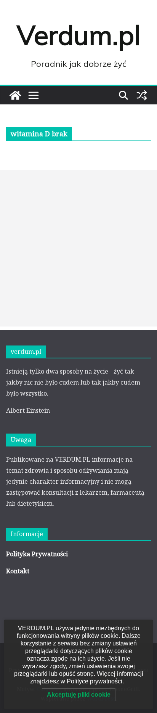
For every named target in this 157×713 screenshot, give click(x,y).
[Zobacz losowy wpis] (142, 95)
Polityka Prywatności (37, 554)
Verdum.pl (79, 35)
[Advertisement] (78, 248)
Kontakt (17, 571)
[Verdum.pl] (15, 95)
